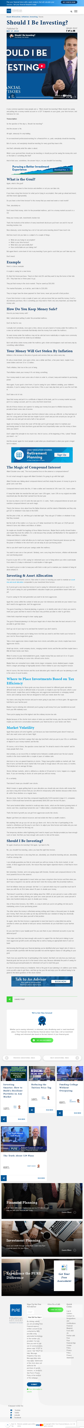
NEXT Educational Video (60, 1058)
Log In (69, 1311)
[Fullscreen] (75, 97)
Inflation (25, 17)
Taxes (41, 17)
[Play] (9, 97)
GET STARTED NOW (69, 2)
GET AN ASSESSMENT (44, 1040)
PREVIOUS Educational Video (24, 1058)
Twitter (16, 1413)
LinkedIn (17, 1415)
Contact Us (70, 1316)
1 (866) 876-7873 (55, 1310)
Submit (34, 1384)
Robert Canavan (31, 1166)
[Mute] (71, 97)
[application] (42, 66)
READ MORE (21, 1119)
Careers (69, 1313)
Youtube (17, 1410)
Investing (34, 17)
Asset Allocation (14, 17)
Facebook (17, 1417)
